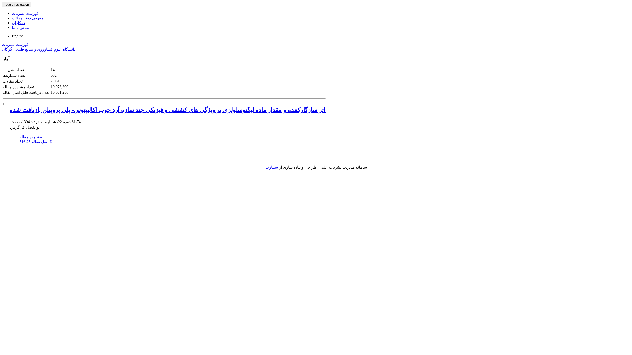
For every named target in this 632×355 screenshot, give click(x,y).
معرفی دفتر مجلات (27, 18)
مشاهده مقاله (31, 137)
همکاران (18, 23)
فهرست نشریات (25, 13)
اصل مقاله (36, 142)
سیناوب (271, 167)
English (18, 36)
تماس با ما (20, 27)
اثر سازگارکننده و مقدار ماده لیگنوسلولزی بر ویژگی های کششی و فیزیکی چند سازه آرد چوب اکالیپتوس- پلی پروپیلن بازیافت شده (168, 110)
